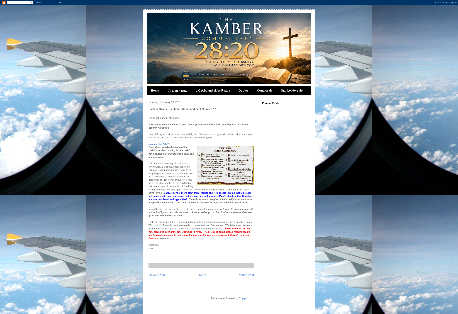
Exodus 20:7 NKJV (158, 144)
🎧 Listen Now (177, 90)
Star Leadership (292, 90)
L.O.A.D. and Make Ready (213, 90)
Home (155, 90)
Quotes (244, 90)
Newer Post (156, 275)
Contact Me (264, 90)
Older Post (246, 275)
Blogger (243, 298)
